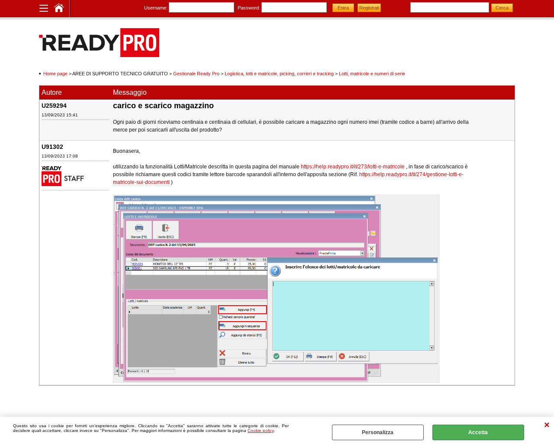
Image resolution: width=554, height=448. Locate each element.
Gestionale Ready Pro (196, 73)
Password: (249, 7)
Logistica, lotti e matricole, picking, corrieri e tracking (279, 73)
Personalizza (377, 432)
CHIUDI (547, 425)
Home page (55, 73)
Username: (155, 7)
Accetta (478, 432)
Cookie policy (261, 430)
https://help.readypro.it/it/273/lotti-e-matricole (353, 167)
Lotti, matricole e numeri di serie (372, 73)
